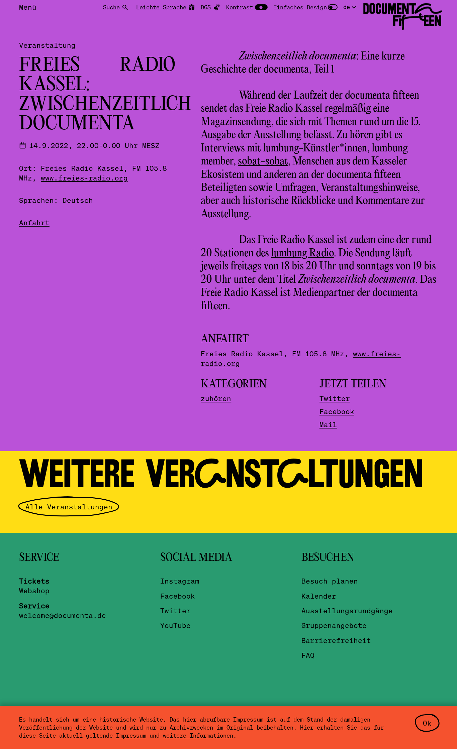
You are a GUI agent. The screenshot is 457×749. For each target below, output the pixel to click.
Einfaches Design (300, 7)
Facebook (336, 411)
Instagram (179, 580)
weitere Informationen (198, 735)
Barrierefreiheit (336, 640)
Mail (328, 424)
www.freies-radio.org (84, 177)
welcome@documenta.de (62, 615)
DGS (206, 7)
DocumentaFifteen (402, 15)
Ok (427, 722)
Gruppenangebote (334, 625)
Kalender (318, 595)
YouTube (175, 625)
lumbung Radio (302, 253)
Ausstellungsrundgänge (347, 610)
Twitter (334, 398)
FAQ (307, 654)
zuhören (216, 398)
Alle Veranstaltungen (68, 506)
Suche (111, 7)
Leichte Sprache (161, 7)
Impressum (131, 735)
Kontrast (239, 7)
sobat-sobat (263, 161)
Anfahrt (34, 222)
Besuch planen (329, 580)
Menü (27, 6)
